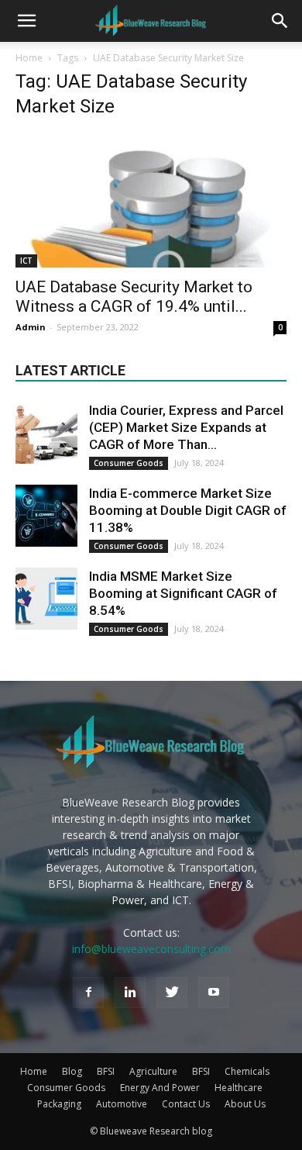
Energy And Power (160, 1087)
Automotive (121, 1103)
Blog (72, 1071)
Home (29, 57)
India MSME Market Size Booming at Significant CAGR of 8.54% (183, 593)
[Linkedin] (130, 992)
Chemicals (247, 1071)
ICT (26, 260)
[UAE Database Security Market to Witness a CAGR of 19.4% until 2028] (151, 200)
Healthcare (238, 1087)
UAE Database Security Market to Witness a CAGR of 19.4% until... (133, 297)
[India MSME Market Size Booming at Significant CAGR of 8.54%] (46, 599)
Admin (30, 327)
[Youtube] (213, 992)
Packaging (59, 1103)
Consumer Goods (128, 463)
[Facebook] (88, 992)
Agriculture (153, 1071)
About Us (245, 1103)
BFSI (106, 1071)
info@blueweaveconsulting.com (151, 948)
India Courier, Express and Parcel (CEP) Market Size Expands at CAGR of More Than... (186, 427)
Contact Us (186, 1103)
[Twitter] (171, 992)
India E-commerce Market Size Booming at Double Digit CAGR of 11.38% (188, 510)
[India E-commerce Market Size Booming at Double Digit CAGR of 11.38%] (46, 516)
